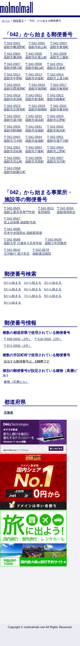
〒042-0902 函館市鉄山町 (37, 45)
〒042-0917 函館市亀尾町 (59, 86)
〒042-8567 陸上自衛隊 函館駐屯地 (20, 220)
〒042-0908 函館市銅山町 (34, 66)
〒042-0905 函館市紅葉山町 (36, 55)
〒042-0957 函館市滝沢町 (56, 159)
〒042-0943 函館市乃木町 (13, 138)
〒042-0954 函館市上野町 (56, 149)
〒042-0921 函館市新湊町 (34, 97)
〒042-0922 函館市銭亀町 (56, 97)
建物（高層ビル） (16, 381)
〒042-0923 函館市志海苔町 (15, 107)
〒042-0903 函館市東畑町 (59, 45)
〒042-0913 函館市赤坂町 (34, 76)
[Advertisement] (40, 595)
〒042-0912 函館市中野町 (13, 76)
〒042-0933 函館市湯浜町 (34, 118)
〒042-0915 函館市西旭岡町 (15, 86)
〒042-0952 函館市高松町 (13, 149)
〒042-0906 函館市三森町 (59, 55)
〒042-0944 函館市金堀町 (34, 138)
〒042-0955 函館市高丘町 (13, 159)
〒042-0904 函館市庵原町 (13, 55)
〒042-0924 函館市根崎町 (37, 107)
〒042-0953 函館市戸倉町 (34, 149)
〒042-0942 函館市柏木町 (56, 128)
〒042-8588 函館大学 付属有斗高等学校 (23, 241)
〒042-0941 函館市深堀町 (34, 128)
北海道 (8, 412)
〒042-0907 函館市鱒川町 (13, 66)
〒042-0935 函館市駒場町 (13, 128)
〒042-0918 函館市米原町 (13, 97)
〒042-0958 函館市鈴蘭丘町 (15, 170)
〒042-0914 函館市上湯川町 (58, 76)
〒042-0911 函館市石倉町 (56, 66)
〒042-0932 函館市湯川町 (13, 118)
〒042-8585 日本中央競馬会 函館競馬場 (23, 231)
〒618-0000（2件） (48, 339)
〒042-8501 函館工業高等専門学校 (19, 210)
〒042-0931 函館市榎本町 (59, 107)
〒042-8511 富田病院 (46, 210)
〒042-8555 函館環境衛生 (66, 210)
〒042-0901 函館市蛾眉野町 (15, 45)
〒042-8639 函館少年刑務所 (56, 241)
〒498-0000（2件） (18, 339)
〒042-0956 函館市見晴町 (34, 159)
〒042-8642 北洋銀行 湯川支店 (17, 251)
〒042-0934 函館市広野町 (56, 118)
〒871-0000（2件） (18, 345)
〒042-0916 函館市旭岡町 (37, 86)
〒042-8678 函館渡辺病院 (41, 251)
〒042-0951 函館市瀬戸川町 (58, 138)
